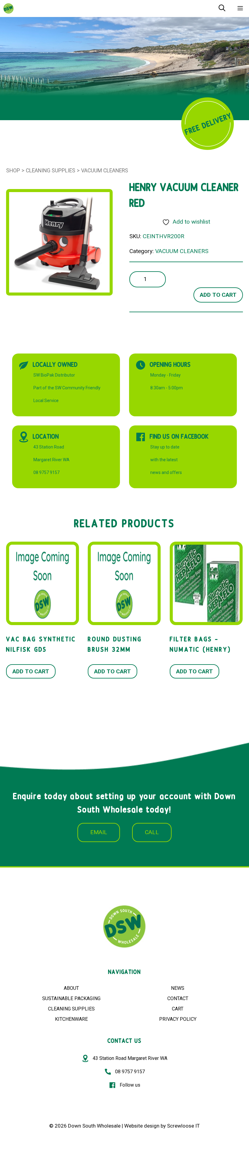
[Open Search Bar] (222, 8)
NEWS (177, 988)
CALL (152, 832)
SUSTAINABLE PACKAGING (71, 998)
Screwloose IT (183, 1126)
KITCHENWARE (71, 1019)
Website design (141, 1126)
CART (177, 1009)
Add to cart (218, 294)
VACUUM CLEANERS (104, 170)
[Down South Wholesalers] (8, 8)
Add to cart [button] (30, 671)
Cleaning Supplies (50, 170)
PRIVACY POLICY (177, 1019)
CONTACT (177, 998)
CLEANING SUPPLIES (71, 1009)
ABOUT (71, 988)
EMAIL (98, 832)
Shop (13, 170)
